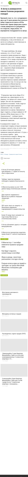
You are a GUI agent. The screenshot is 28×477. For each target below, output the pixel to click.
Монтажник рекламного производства (10, 293)
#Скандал (6, 154)
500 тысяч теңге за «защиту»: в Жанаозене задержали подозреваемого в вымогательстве (13, 207)
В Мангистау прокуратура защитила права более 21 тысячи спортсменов (14, 233)
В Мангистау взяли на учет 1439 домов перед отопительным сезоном (14, 188)
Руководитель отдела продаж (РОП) (14, 334)
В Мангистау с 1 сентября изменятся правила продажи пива (12, 244)
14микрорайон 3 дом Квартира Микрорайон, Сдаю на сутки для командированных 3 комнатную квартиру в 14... (13, 356)
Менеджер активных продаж (11, 314)
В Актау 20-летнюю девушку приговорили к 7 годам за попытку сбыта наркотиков (13, 171)
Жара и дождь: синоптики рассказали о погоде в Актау (12, 258)
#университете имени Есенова (15, 154)
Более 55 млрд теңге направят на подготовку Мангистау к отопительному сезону (13, 217)
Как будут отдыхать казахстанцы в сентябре (11, 252)
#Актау (2, 154)
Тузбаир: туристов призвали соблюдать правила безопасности (13, 180)
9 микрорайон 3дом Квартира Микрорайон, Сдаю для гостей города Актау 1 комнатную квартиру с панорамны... (12, 381)
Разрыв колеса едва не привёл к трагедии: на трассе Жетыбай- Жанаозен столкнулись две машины (14, 266)
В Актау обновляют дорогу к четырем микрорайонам (14, 225)
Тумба (2, 152)
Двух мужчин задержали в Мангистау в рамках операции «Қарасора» (12, 196)
